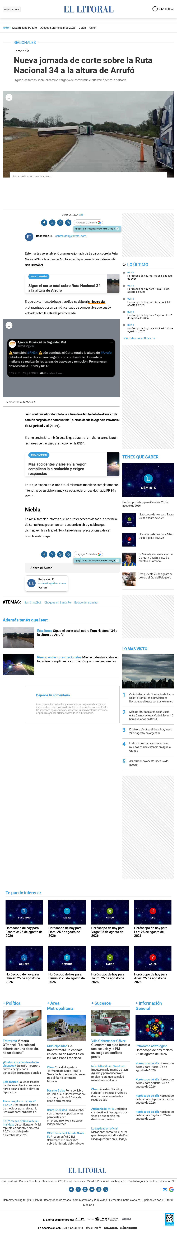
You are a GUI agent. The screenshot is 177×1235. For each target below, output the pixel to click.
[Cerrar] (117, 229)
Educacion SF (167, 1181)
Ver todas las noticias (137, 338)
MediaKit (88, 1205)
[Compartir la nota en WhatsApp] (60, 222)
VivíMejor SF (118, 1181)
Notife (153, 1181)
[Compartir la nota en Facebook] (44, 222)
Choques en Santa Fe (57, 602)
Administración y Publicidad (90, 1200)
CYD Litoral (65, 1181)
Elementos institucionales (124, 1200)
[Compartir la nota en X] (52, 222)
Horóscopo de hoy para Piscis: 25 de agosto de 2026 (148, 288)
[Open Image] (9, 97)
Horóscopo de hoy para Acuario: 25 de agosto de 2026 (149, 301)
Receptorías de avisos (57, 1200)
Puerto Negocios (138, 1181)
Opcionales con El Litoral (157, 1200)
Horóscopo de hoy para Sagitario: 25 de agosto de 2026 (150, 328)
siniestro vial (96, 301)
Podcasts (79, 1181)
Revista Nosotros (29, 1181)
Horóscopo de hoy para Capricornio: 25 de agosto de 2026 (150, 314)
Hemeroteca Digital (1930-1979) (22, 1200)
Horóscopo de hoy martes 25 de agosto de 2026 (150, 275)
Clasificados (49, 1181)
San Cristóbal (34, 265)
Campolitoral (9, 1181)
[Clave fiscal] (169, 1224)
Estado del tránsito (85, 602)
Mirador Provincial (98, 1181)
